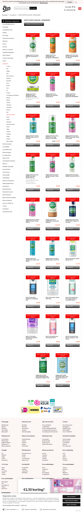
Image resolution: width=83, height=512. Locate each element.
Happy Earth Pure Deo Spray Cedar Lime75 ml (52, 259)
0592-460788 (66, 430)
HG (2, 453)
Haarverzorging (66, 439)
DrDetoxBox (25, 446)
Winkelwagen (5, 425)
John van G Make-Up (8, 203)
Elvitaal (24, 444)
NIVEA (8, 100)
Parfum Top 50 (46, 442)
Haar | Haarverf (6, 55)
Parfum (4, 44)
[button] (79, 8)
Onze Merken (5, 439)
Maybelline (24, 472)
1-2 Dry (8, 66)
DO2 (7, 83)
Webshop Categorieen (12, 21)
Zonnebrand (6, 186)
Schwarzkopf (45, 439)
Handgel (4, 450)
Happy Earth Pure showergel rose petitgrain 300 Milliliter (52, 56)
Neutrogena (5, 481)
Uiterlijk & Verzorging (8, 166)
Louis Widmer (6, 146)
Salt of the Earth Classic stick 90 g (52, 298)
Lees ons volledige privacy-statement (11, 505)
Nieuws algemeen (6, 446)
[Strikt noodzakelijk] (4, 509)
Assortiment (13, 15)
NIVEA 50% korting (47, 444)
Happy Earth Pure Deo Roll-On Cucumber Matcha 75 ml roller (52, 137)
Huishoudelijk (6, 175)
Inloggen (69, 2)
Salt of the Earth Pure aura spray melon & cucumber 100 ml (71, 299)
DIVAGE (44, 458)
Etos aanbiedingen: (48, 464)
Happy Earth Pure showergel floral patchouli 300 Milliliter (71, 95)
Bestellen (24, 425)
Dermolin (8, 80)
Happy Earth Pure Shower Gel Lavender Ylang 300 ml (52, 95)
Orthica (4, 206)
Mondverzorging (7, 152)
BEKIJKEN (30, 64)
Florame (65, 458)
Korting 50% (25, 464)
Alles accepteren (71, 496)
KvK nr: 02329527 (67, 431)
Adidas (8, 71)
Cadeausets (66, 474)
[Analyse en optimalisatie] (22, 509)
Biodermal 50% (46, 441)
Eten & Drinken (6, 169)
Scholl (7, 119)
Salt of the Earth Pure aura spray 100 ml (52, 337)
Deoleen (8, 78)
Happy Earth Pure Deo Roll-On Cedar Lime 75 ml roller (32, 137)
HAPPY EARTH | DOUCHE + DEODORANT (29, 15)
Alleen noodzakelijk (71, 504)
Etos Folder (5, 35)
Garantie (24, 430)
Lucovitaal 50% (26, 458)
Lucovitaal (4, 471)
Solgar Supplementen (8, 183)
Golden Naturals (26, 439)
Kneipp (24, 455)
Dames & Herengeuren (8, 180)
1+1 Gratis (5, 464)
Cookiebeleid (45, 426)
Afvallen (5, 32)
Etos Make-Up (5, 485)
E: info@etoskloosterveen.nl (49, 430)
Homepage (4, 15)
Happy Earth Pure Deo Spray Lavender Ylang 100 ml (52, 176)
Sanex (7, 117)
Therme (8, 131)
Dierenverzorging (7, 144)
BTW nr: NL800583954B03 (49, 428)
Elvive (43, 467)
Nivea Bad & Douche (8, 192)
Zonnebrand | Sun (26, 453)
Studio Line (45, 469)
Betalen (4, 426)
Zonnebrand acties (7, 211)
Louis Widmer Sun (7, 149)
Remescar (65, 469)
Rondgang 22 (66, 426)
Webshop (5, 41)
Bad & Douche (66, 441)
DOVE (8, 85)
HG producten (6, 172)
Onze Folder (5, 430)
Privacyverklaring (46, 425)
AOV (64, 453)
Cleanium (44, 455)
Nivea (3, 469)
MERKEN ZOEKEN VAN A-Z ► (34, 24)
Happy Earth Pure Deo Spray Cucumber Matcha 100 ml (32, 176)
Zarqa (3, 467)
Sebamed (8, 122)
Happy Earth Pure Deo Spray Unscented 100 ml (72, 175)
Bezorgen (24, 426)
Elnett (43, 471)
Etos (7, 88)
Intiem (4, 61)
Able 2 (64, 456)
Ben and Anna (9, 76)
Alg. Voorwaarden (47, 421)
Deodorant (5, 63)
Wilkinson (65, 472)
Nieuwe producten (47, 450)
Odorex (8, 102)
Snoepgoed (5, 208)
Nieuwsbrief (5, 431)
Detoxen (5, 46)
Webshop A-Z (6, 436)
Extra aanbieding (68, 450)
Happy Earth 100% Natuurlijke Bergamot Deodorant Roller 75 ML (42, 377)
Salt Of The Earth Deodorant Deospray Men (32, 299)
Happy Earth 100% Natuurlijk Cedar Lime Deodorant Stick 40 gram (62, 377)
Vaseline (8, 134)
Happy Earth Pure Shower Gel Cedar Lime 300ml (32, 260)
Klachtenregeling (26, 431)
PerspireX (8, 107)
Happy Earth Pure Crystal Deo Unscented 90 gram (52, 221)
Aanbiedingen (6, 177)
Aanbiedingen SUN (7, 29)
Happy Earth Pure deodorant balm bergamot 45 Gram (31, 95)
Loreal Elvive (25, 467)
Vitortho (24, 442)
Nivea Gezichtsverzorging (9, 197)
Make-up (5, 163)
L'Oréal (8, 93)
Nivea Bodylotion (7, 189)
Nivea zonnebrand (7, 200)
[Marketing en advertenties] (40, 509)
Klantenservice (26, 421)
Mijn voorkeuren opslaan (71, 500)
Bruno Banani (45, 472)
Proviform (65, 460)
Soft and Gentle (10, 124)
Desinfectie (5, 460)
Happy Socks (25, 460)
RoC (7, 112)
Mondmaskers (26, 450)
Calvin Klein (25, 471)
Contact (65, 421)
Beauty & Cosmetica (8, 49)
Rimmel (3, 486)
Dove (64, 471)
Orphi (64, 455)
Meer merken (9, 141)
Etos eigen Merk (7, 155)
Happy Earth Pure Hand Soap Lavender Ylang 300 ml (32, 221)
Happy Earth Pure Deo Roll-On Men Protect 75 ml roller (72, 221)
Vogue (8, 136)
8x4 (7, 68)
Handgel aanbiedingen (8, 52)
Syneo (8, 126)
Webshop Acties (47, 436)
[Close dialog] (79, 481)
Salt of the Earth (10, 114)
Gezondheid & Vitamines (9, 161)
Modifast (4, 455)
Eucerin (44, 453)
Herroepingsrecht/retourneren (50, 431)
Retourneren (25, 428)
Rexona (8, 109)
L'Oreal (23, 456)
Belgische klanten (6, 442)
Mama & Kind (6, 158)
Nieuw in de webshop (28, 436)
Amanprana (45, 460)
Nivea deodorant (7, 194)
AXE (7, 73)
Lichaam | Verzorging (8, 58)
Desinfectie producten (8, 38)
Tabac (7, 129)
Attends (44, 456)
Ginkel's (24, 441)
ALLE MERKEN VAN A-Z (9, 24)
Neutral (8, 97)
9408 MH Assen (67, 428)
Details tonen (24, 505)
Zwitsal (8, 138)
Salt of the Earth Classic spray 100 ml (72, 259)
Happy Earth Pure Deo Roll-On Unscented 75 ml (32, 56)
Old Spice (8, 105)
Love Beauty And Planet (12, 95)
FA (7, 90)
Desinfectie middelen (69, 436)
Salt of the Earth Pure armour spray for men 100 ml (71, 338)
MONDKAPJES (6, 492)
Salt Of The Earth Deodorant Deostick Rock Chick (31, 338)
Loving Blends (45, 474)
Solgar (3, 456)
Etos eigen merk (67, 446)
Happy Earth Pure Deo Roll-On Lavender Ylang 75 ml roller (72, 137)
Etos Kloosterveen (67, 425)
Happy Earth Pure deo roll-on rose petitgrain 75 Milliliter (71, 56)
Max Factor (4, 488)
